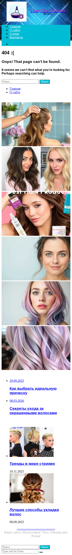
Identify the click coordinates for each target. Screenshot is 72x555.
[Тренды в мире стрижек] (40, 442)
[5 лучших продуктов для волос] (36, 214)
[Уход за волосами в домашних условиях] (36, 124)
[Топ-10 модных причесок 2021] (36, 169)
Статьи (14, 33)
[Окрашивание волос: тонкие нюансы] (36, 348)
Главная (15, 26)
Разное (36, 536)
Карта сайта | (13, 532)
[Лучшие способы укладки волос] (40, 488)
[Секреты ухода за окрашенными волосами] (36, 303)
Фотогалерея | (32, 532)
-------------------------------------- (36, 528)
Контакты (16, 37)
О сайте (15, 30)
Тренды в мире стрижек (32, 464)
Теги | (46, 532)
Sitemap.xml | (59, 532)
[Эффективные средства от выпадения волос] (36, 259)
